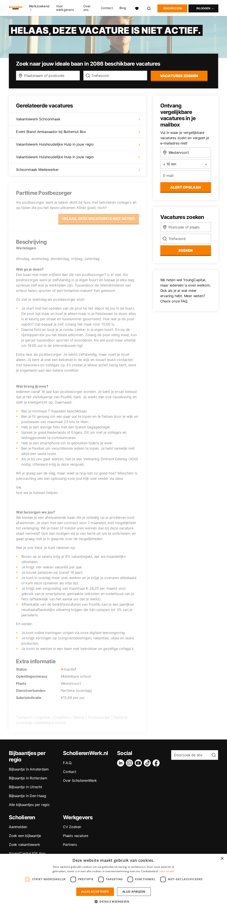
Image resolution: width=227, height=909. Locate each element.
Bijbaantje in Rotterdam (28, 778)
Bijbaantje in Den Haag (27, 796)
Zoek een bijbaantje (25, 835)
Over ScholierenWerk (80, 780)
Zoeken (185, 250)
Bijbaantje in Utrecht (25, 787)
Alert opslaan (185, 187)
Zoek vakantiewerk (24, 844)
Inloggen (203, 8)
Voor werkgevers (65, 8)
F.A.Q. (67, 763)
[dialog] (113, 881)
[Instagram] (130, 763)
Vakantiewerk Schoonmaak (38, 119)
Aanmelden (18, 827)
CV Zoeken (72, 827)
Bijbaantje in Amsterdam (29, 769)
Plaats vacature (75, 835)
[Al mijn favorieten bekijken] (137, 8)
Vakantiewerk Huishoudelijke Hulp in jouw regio (55, 144)
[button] (113, 901)
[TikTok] (148, 763)
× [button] (222, 858)
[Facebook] (157, 763)
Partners (70, 844)
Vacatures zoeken (179, 76)
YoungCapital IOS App (27, 853)
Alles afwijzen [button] (133, 891)
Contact (107, 8)
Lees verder (166, 871)
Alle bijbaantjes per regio (29, 804)
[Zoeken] (149, 8)
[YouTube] (139, 763)
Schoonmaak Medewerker (37, 169)
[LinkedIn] (121, 763)
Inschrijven (172, 8)
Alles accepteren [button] (95, 891)
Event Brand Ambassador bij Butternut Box (51, 131)
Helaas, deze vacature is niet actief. (98, 218)
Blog (122, 8)
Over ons (87, 8)
